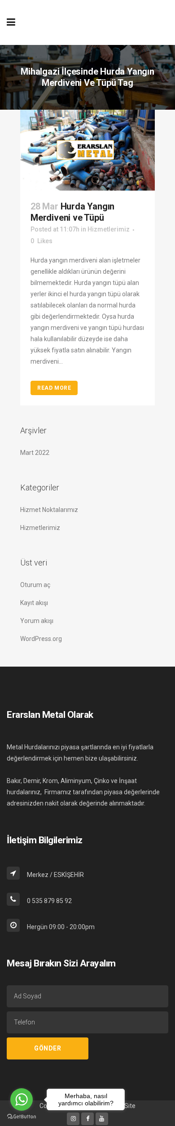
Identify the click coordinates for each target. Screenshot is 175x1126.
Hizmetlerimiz (40, 527)
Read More (54, 388)
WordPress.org (41, 638)
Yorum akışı (36, 620)
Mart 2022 (34, 452)
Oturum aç (35, 584)
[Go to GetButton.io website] (21, 1117)
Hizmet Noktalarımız (49, 509)
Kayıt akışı (34, 602)
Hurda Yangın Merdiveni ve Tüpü (72, 212)
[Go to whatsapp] (21, 1099)
